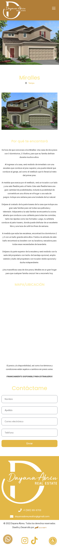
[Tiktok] (34, 540)
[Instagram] (25, 540)
